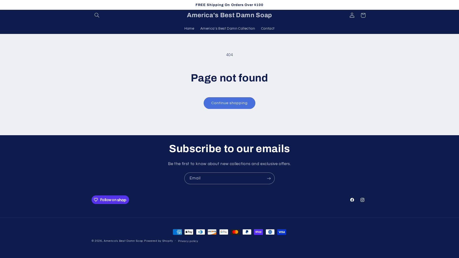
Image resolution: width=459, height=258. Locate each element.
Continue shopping (229, 103)
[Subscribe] (268, 178)
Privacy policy (188, 241)
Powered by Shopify (158, 241)
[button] (97, 15)
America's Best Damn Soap (123, 241)
